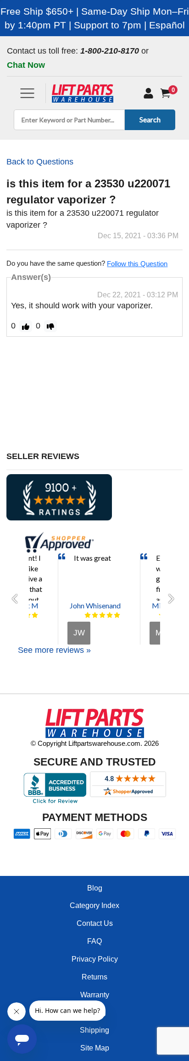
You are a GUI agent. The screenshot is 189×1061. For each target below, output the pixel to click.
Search (150, 119)
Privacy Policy (95, 959)
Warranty (94, 995)
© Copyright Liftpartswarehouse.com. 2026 (95, 743)
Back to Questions (39, 161)
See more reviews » (54, 650)
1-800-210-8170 (109, 50)
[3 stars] (102, 615)
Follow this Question (137, 264)
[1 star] (87, 615)
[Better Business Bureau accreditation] (54, 788)
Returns (94, 977)
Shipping (94, 1030)
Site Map (94, 1048)
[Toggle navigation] (27, 93)
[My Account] (148, 93)
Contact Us (95, 923)
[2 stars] (95, 615)
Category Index (94, 905)
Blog (94, 888)
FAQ (94, 941)
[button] (17, 598)
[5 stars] (35, 615)
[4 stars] (109, 615)
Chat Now (26, 65)
